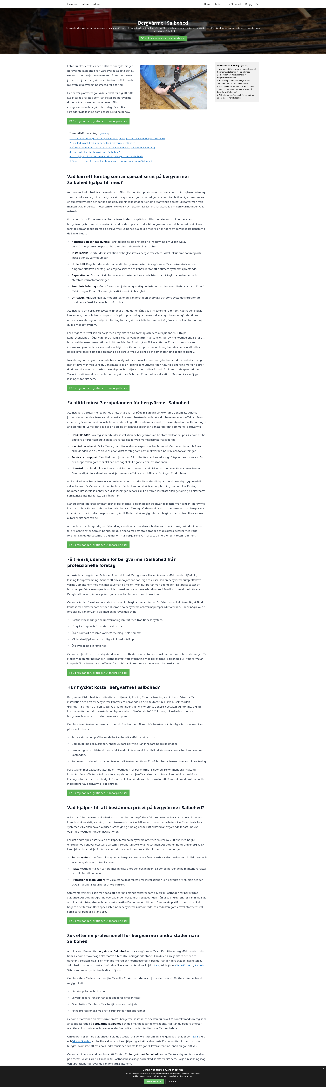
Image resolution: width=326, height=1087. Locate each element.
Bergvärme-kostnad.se (83, 4)
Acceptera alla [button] (154, 1081)
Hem (207, 4)
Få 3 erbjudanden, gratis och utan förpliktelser (163, 38)
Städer (217, 4)
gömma (104, 133)
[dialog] (163, 1076)
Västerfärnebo (184, 965)
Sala (156, 965)
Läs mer (190, 1076)
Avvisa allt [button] (174, 1081)
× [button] (323, 1069)
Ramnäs (200, 965)
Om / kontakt (233, 4)
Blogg (248, 4)
